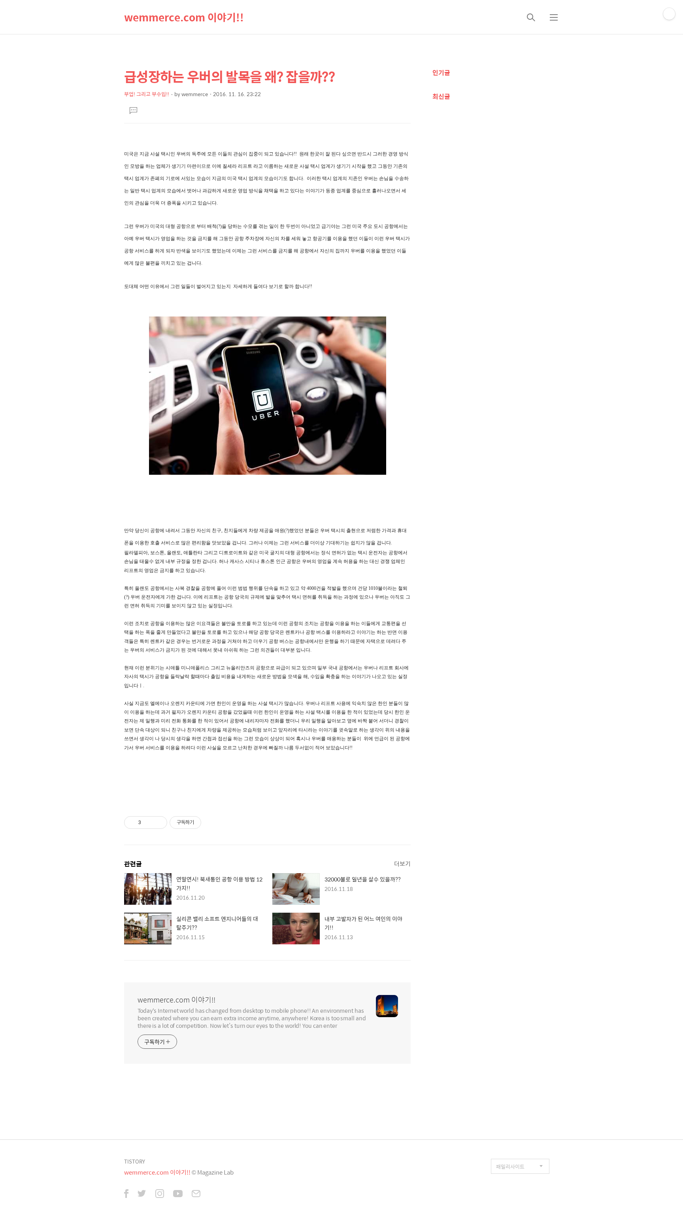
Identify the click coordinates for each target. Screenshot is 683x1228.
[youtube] (178, 1194)
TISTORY (134, 1161)
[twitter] (142, 1194)
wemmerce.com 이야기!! (184, 17)
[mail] (196, 1194)
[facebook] (126, 1194)
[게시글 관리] (158, 822)
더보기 (402, 863)
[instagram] (159, 1194)
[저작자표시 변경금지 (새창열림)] (208, 822)
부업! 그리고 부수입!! (146, 94)
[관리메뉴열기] (669, 14)
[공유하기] (148, 822)
